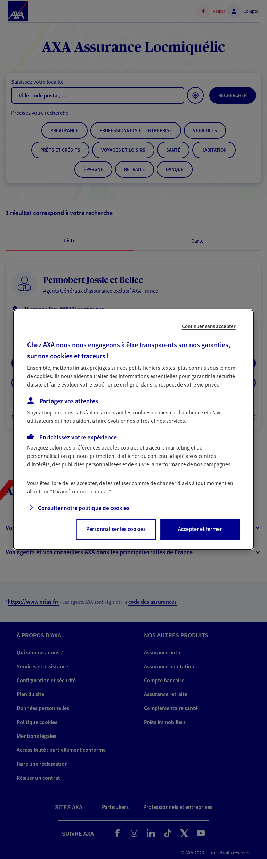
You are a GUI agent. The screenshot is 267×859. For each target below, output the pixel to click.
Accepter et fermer (200, 528)
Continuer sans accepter (209, 326)
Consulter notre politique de (83, 508)
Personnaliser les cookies (116, 528)
